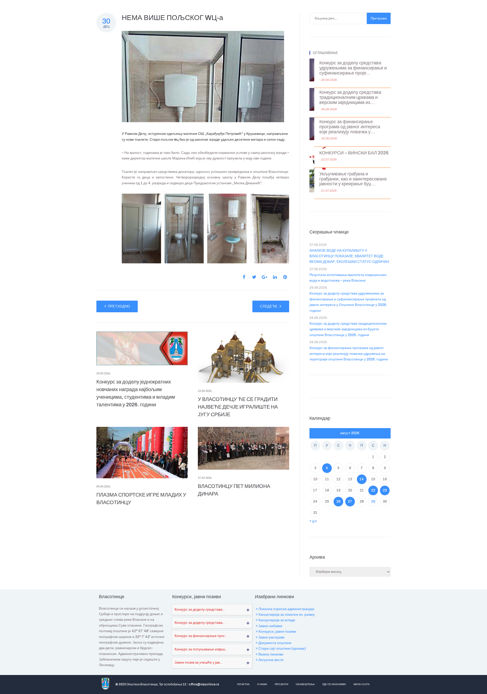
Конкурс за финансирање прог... (201, 636)
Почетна (243, 684)
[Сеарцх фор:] (338, 18)
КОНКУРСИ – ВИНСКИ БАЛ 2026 (354, 153)
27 (350, 501)
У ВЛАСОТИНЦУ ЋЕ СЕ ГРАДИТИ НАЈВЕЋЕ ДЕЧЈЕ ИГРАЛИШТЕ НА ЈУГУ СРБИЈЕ (238, 406)
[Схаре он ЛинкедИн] (275, 277)
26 (338, 501)
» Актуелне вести (270, 660)
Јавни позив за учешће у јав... (198, 662)
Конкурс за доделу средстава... (200, 609)
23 (385, 490)
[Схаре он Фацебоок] (244, 277)
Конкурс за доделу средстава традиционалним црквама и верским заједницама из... (350, 97)
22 (373, 490)
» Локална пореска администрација (285, 609)
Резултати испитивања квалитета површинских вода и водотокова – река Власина (348, 277)
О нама (262, 684)
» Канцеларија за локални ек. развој (285, 614)
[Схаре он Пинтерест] (285, 277)
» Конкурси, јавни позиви (276, 631)
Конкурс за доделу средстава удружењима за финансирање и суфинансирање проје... (353, 68)
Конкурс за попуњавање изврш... (201, 649)
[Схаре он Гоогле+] (264, 277)
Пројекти (281, 684)
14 (361, 479)
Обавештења (305, 684)
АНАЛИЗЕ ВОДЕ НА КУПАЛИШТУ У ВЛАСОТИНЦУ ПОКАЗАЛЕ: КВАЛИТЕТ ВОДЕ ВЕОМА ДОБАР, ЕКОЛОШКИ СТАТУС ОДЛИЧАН (349, 256)
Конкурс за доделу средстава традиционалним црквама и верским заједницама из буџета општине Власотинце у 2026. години (348, 329)
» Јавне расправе (270, 637)
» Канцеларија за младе (275, 620)
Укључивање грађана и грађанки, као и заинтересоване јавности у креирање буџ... (353, 179)
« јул (313, 521)
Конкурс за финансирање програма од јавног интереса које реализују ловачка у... (349, 126)
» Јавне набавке (269, 626)
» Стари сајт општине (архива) (281, 648)
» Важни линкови (269, 654)
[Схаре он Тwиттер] (254, 277)
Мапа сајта (362, 684)
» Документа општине (273, 643)
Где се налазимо (334, 684)
